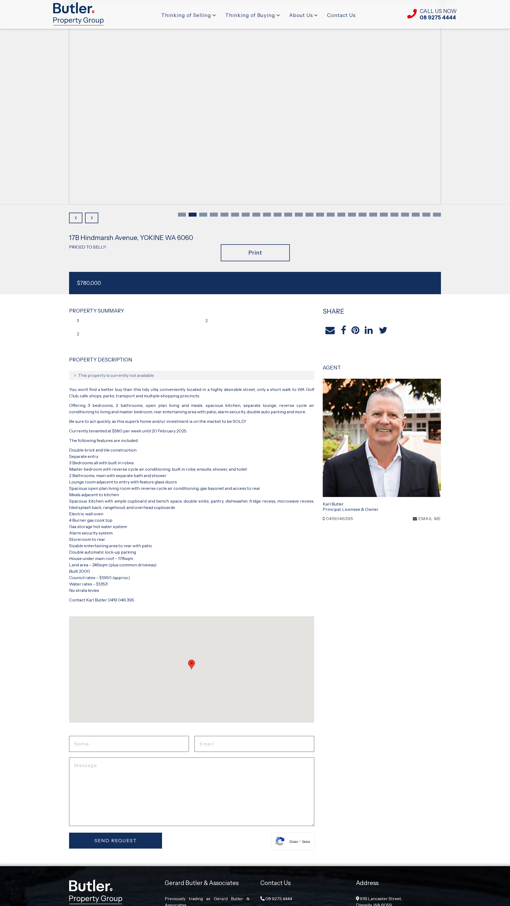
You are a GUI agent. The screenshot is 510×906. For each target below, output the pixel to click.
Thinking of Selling (186, 15)
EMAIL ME (429, 518)
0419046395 (339, 518)
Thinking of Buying (250, 15)
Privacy (294, 841)
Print (255, 253)
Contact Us (341, 15)
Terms (306, 841)
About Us (301, 15)
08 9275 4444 (278, 898)
